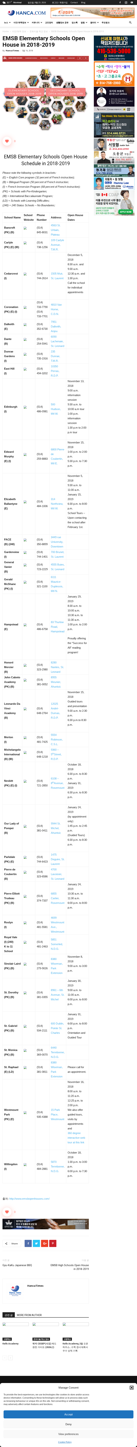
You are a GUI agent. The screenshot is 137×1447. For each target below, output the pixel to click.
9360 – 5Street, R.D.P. (56, 754)
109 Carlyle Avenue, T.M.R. (57, 245)
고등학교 (7, 1339)
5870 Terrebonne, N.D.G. (58, 1166)
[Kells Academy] (15, 1331)
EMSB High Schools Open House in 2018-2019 (70, 1267)
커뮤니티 (36, 22)
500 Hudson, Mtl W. (56, 409)
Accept (68, 1414)
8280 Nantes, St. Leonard (57, 667)
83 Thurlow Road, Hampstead (57, 627)
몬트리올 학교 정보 (39, 31)
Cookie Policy (65, 1442)
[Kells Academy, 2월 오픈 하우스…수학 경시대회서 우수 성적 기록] (76, 1331)
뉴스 (6, 22)
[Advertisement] (114, 242)
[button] (131, 1387)
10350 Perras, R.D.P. (55, 371)
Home (5, 31)
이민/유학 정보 (19, 31)
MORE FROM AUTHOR (29, 1315)
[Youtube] (132, 2)
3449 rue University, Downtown (57, 542)
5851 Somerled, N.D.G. (57, 944)
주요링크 (106, 22)
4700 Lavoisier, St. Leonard (57, 874)
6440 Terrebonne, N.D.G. (58, 1052)
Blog (83, 2)
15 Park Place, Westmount (57, 1114)
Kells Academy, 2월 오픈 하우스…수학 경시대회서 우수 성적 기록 (75, 1347)
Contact (74, 2)
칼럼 (83, 22)
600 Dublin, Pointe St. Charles (57, 1028)
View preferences (68, 1434)
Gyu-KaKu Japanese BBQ (17, 1265)
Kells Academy (10, 1343)
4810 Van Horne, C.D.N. (56, 309)
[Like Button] (6, 141)
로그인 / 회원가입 (60, 2)
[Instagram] (126, 2)
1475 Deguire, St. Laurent (58, 859)
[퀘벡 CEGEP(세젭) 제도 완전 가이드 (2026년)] (45, 1331)
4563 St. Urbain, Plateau (55, 230)
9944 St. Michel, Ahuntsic (56, 828)
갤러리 (93, 22)
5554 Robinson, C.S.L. (57, 739)
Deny (68, 1424)
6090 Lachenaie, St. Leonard (57, 341)
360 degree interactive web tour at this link (76, 1138)
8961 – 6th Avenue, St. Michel (57, 995)
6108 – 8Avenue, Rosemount (57, 783)
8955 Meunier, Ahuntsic (56, 682)
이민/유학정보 (20, 22)
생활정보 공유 (62, 22)
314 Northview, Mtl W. (57, 504)
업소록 (75, 22)
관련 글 (9, 1315)
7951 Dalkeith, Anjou (56, 326)
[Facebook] (120, 2)
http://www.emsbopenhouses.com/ (29, 1198)
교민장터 (49, 22)
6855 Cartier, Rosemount (57, 898)
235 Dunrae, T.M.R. (55, 356)
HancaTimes (12, 50)
